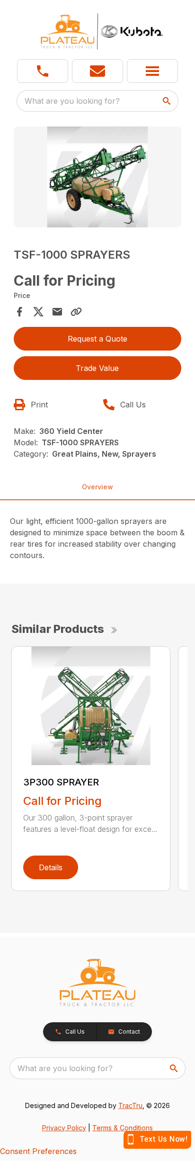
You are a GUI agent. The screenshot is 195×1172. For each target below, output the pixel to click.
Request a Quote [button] (97, 338)
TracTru (130, 1105)
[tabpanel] (98, 178)
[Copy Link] (76, 311)
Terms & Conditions (122, 1128)
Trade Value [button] (97, 368)
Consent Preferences (38, 1151)
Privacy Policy (64, 1128)
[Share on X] (38, 311)
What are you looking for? (72, 101)
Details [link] (50, 867)
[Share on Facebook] (19, 311)
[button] (42, 71)
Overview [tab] (97, 487)
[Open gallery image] (98, 176)
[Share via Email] (57, 311)
